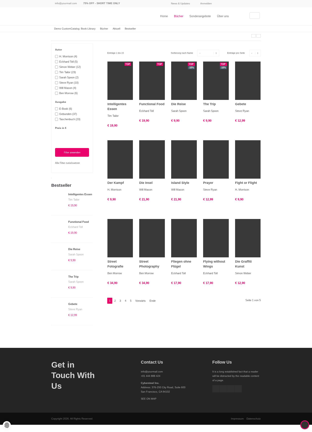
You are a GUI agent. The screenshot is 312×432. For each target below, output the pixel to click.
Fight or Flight (246, 183)
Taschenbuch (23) (69, 119)
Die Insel (146, 183)
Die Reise (74, 249)
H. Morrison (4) (68, 56)
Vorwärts (140, 300)
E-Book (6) (65, 108)
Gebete (72, 303)
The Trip (73, 276)
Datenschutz (253, 418)
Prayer (208, 183)
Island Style (180, 183)
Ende (153, 300)
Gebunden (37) (68, 113)
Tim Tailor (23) (67, 72)
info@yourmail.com (66, 3)
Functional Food (78, 221)
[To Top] (305, 425)
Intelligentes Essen (80, 194)
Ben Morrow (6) (68, 93)
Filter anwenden (72, 152)
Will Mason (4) (67, 87)
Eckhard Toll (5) (68, 61)
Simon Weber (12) (70, 66)
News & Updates (180, 3)
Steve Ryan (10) (69, 82)
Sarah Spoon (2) (69, 77)
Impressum (237, 418)
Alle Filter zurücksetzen (67, 163)
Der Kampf (115, 183)
